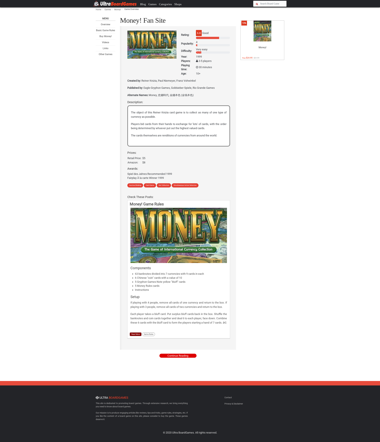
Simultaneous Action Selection (185, 185)
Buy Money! (105, 36)
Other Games (105, 54)
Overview (105, 24)
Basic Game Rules (105, 30)
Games (152, 4)
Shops (178, 4)
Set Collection (164, 185)
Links (105, 48)
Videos (105, 42)
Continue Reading (177, 355)
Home (98, 9)
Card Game (150, 185)
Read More (135, 334)
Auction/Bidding (135, 185)
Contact (228, 397)
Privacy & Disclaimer (233, 404)
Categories (165, 4)
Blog (143, 4)
